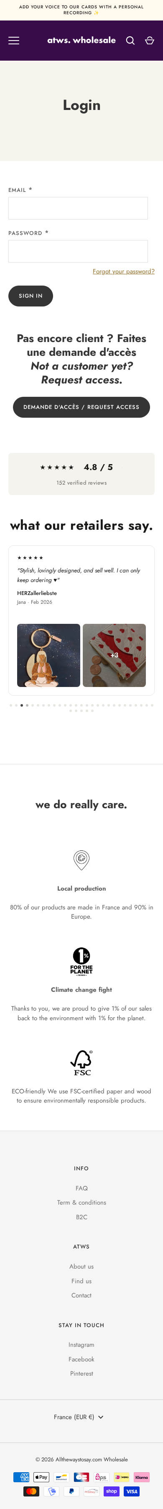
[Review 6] (38, 705)
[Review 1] (11, 705)
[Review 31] (87, 711)
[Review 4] (27, 705)
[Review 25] (141, 705)
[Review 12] (70, 705)
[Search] (130, 40)
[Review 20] (114, 705)
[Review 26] (146, 705)
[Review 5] (32, 705)
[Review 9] (54, 705)
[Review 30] (81, 711)
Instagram (81, 1344)
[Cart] (149, 40)
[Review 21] (119, 705)
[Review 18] (103, 705)
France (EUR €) (74, 1417)
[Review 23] (130, 705)
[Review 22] (125, 705)
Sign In (31, 296)
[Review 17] (98, 705)
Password (25, 233)
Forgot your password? (124, 271)
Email (17, 190)
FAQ (82, 1188)
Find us (81, 1281)
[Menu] (14, 40)
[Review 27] (152, 705)
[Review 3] (21, 705)
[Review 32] (92, 711)
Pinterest (81, 1373)
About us (81, 1266)
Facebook (81, 1359)
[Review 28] (70, 711)
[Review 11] (65, 705)
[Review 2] (16, 705)
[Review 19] (108, 705)
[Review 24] (136, 705)
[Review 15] (87, 705)
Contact (81, 1295)
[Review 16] (92, 705)
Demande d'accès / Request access (81, 407)
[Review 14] (81, 705)
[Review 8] (49, 705)
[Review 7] (43, 705)
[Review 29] (76, 711)
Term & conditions (81, 1202)
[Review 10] (60, 705)
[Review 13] (76, 705)
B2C (81, 1217)
